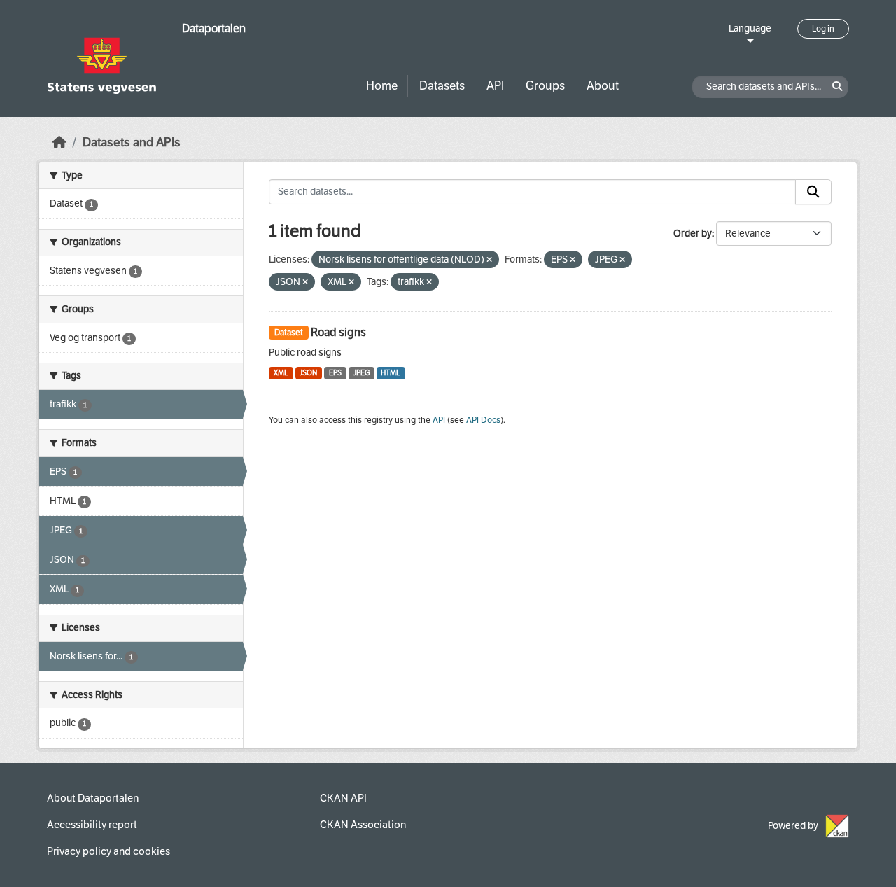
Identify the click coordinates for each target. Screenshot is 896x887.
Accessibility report (92, 824)
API (495, 85)
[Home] (59, 142)
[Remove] (489, 260)
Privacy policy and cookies (108, 851)
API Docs (483, 420)
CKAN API (343, 798)
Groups (545, 85)
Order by (692, 233)
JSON (308, 372)
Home (382, 85)
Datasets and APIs (132, 142)
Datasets (442, 85)
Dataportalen (214, 28)
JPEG (362, 372)
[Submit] (813, 191)
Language (750, 28)
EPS (335, 372)
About (603, 85)
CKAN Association (363, 824)
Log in (823, 29)
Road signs (338, 332)
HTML (390, 372)
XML (281, 372)
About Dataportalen (93, 798)
